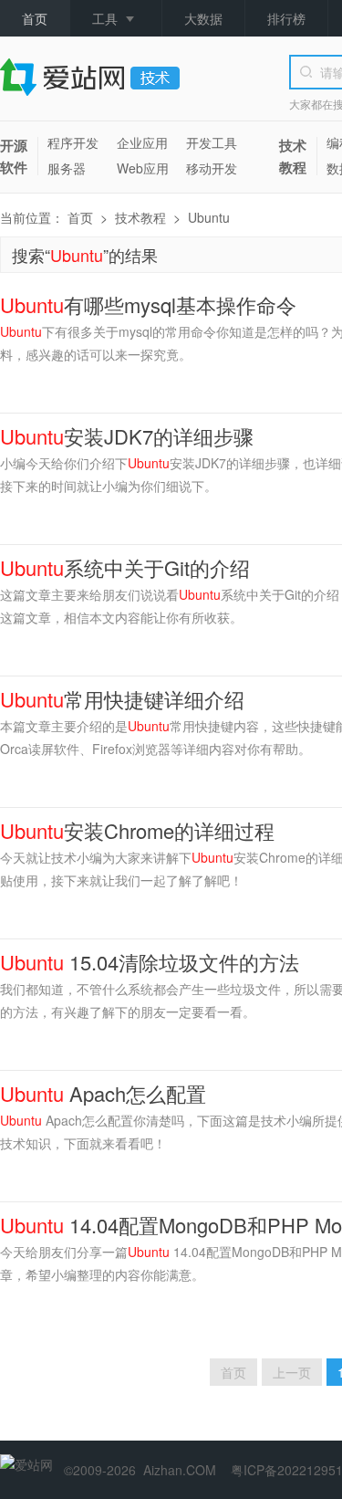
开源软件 (13, 156)
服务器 (66, 168)
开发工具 (211, 142)
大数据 (203, 18)
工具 (105, 18)
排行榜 (286, 18)
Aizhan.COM (179, 1470)
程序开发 (72, 142)
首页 (34, 18)
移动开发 (211, 168)
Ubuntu (209, 217)
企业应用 (142, 142)
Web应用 (143, 168)
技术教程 (292, 156)
